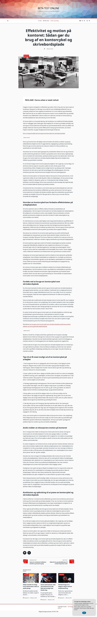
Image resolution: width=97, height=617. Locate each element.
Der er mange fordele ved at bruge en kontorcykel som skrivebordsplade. (44, 133)
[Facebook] (80, 20)
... (27, 594)
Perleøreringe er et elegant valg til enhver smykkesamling (65, 586)
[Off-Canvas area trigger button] (7, 20)
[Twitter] (82, 20)
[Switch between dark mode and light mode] (87, 20)
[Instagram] (84, 20)
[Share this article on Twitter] (29, 552)
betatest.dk (26, 597)
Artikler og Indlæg (54, 20)
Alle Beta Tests (46, 20)
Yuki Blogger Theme (73, 606)
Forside (40, 20)
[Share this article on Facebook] (24, 552)
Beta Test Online (48, 8)
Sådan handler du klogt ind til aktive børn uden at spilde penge (31, 586)
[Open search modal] (89, 20)
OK (84, 612)
